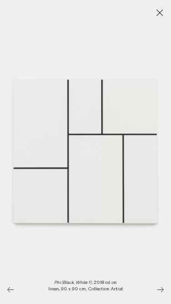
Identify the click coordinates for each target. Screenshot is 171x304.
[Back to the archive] (159, 13)
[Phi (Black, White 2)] (11, 289)
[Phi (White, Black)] (160, 289)
